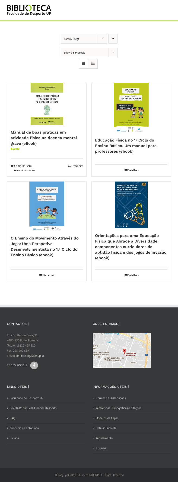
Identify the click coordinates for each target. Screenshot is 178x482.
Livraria (14, 438)
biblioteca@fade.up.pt (30, 356)
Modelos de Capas (106, 418)
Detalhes (77, 166)
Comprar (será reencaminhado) (24, 168)
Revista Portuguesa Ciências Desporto (33, 408)
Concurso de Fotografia (24, 428)
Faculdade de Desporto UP (26, 398)
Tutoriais (100, 448)
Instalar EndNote (106, 428)
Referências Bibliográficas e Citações (118, 408)
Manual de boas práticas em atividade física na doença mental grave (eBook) (44, 138)
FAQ (12, 418)
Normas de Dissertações (110, 398)
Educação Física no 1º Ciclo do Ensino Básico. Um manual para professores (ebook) (126, 146)
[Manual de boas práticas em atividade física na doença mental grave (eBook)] (46, 104)
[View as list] (92, 63)
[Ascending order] (113, 39)
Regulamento (104, 438)
